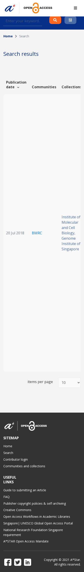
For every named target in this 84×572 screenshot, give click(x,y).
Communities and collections (24, 466)
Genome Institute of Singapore (71, 243)
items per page (40, 381)
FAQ (6, 497)
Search (8, 453)
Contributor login (15, 459)
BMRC (37, 233)
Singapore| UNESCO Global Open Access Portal (38, 523)
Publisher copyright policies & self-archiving (34, 503)
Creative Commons (17, 510)
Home (8, 36)
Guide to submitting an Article (24, 490)
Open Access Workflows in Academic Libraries (36, 516)
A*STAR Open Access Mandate (26, 541)
